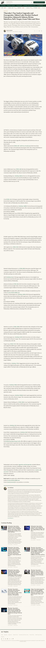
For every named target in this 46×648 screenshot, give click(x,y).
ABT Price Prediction (25, 146)
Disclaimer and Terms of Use (23, 634)
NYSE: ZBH (21, 402)
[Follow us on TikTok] (11, 638)
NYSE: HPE (22, 268)
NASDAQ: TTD (15, 363)
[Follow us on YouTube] (7, 638)
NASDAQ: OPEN (21, 294)
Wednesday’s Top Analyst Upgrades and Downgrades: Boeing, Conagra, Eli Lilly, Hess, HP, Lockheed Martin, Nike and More (38, 528)
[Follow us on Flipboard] (13, 638)
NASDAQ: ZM (24, 432)
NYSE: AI (9, 199)
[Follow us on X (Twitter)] (3, 638)
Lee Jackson (10, 30)
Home (2, 634)
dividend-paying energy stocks (12, 441)
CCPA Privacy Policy (38, 634)
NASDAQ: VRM (13, 385)
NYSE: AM (18, 169)
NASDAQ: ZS (13, 425)
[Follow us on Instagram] (9, 638)
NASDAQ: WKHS (19, 395)
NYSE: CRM (16, 326)
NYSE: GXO (15, 247)
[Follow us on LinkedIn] (5, 638)
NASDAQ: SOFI (18, 337)
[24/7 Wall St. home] (2, 2)
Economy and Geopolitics (29, 5)
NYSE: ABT (16, 146)
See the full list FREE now (13, 292)
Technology (19, 5)
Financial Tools (15, 634)
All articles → (11, 518)
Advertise (2, 636)
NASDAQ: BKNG (18, 176)
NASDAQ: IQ (9, 277)
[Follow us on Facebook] (1, 638)
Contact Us (10, 634)
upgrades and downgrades (25, 464)
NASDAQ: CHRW (22, 206)
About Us (5, 634)
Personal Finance (11, 5)
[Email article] (39, 31)
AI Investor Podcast (40, 2)
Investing (3, 5)
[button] (32, 2)
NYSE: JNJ (16, 284)
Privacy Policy (31, 634)
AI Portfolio (40, 5)
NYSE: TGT (12, 344)
